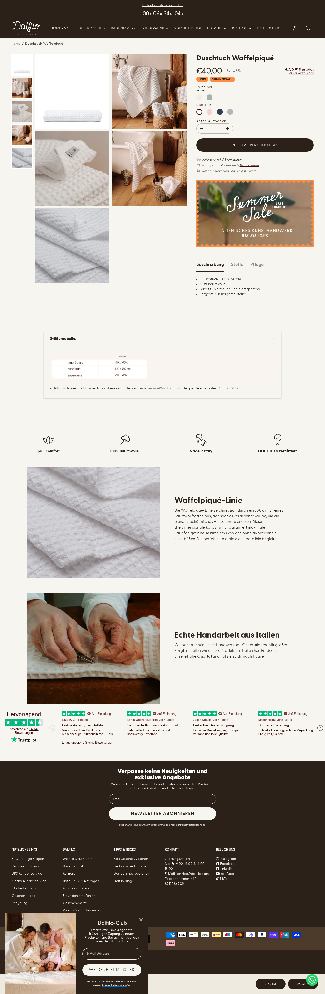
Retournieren (249, 165)
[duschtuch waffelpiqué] (72, 91)
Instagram (228, 859)
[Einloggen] (295, 28)
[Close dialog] (141, 920)
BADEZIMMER (123, 28)
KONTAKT (240, 28)
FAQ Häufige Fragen (28, 859)
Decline (270, 984)
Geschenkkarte (75, 903)
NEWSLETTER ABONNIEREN (162, 813)
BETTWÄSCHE (91, 28)
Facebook (227, 864)
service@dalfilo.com (164, 388)
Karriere (69, 874)
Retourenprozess (25, 866)
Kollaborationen (76, 888)
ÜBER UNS (215, 28)
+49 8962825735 (229, 388)
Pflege (257, 264)
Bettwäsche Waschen (131, 859)
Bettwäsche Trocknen (131, 866)
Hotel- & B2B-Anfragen (81, 881)
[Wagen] (308, 28)
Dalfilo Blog (123, 881)
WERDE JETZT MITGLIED (112, 970)
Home (15, 44)
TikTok (224, 879)
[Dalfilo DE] (26, 28)
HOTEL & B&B (268, 28)
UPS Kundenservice (27, 874)
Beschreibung (210, 264)
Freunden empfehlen (79, 896)
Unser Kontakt (74, 866)
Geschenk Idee (23, 896)
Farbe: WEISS (206, 87)
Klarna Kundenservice (29, 881)
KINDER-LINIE (154, 28)
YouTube (227, 874)
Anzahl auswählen (211, 121)
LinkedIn (226, 869)
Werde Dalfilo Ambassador (84, 910)
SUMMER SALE (61, 28)
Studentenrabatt (25, 888)
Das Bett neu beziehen (131, 874)
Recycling (19, 903)
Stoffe (237, 264)
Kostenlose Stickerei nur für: (162, 5)
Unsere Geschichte (78, 859)
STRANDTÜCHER (187, 28)
